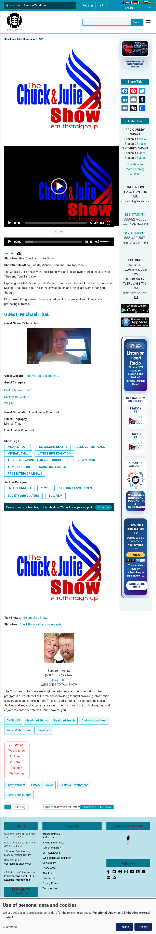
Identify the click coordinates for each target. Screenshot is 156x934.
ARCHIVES (13, 720)
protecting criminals (25, 473)
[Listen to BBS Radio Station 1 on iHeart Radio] (135, 420)
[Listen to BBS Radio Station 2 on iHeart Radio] (135, 446)
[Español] (150, 2)
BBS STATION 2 (135, 233)
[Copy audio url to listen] (12, 254)
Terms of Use (49, 888)
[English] (124, 2)
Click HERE (59, 680)
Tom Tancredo (19, 467)
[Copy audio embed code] (6, 254)
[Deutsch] (135, 2)
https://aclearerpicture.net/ (42, 375)
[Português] (142, 2)
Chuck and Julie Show (33, 617)
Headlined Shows (37, 720)
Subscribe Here (137, 585)
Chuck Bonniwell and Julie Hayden (41, 624)
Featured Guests (64, 720)
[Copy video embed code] (56, 232)
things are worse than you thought (36, 460)
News (45, 488)
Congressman (84, 460)
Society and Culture (16, 396)
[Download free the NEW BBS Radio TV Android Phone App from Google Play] (135, 308)
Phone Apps (49, 868)
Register (87, 5)
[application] (59, 186)
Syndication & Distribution (56, 857)
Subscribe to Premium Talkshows (27, 5)
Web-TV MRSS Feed (19, 730)
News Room (49, 863)
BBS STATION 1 (135, 214)
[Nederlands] (128, 2)
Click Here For (135, 164)
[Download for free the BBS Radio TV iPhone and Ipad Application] (135, 322)
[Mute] (102, 223)
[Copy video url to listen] (61, 232)
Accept (143, 927)
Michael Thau (18, 453)
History (35, 785)
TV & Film (10, 403)
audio (142, 139)
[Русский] (146, 2)
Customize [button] (10, 927)
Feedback (44, 730)
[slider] (56, 223)
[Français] (131, 2)
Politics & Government (18, 390)
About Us (47, 873)
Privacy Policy (50, 883)
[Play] (10, 223)
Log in (101, 5)
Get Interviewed (51, 852)
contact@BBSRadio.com (18, 863)
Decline (124, 927)
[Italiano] (139, 2)
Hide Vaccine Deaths (51, 446)
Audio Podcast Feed (94, 720)
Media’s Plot (17, 446)
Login (46, 807)
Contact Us (48, 878)
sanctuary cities (52, 467)
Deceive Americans (90, 446)
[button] (59, 186)
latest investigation (54, 453)
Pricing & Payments (53, 842)
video (142, 153)
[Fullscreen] (108, 223)
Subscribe (103, 507)
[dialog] (78, 916)
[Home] (14, 22)
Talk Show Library (52, 847)
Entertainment (19, 488)
